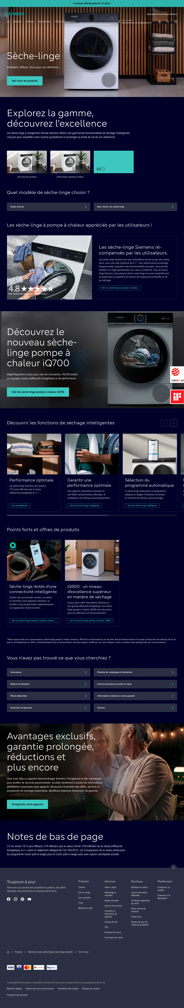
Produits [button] (17, 21)
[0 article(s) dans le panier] (175, 21)
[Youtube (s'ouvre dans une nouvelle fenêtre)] (29, 899)
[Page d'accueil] (15, 14)
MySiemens (165, 881)
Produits (83, 881)
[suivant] (173, 423)
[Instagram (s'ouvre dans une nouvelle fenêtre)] (15, 899)
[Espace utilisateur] (159, 21)
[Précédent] (164, 423)
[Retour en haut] (173, 868)
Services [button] (30, 21)
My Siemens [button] (45, 21)
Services (110, 881)
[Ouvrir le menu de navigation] (8, 21)
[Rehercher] (167, 21)
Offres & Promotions (65, 21)
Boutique (137, 881)
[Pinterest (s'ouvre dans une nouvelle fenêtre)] (22, 899)
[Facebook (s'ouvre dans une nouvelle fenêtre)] (8, 899)
